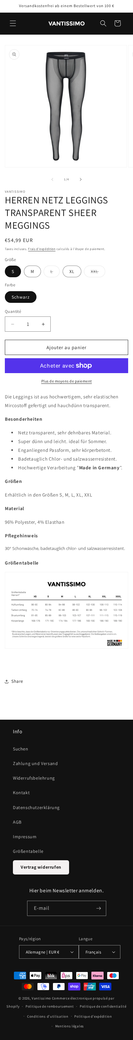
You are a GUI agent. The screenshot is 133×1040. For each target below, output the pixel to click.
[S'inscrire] (99, 908)
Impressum (24, 837)
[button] (13, 23)
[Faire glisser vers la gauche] (52, 179)
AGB (17, 822)
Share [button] (17, 681)
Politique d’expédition (93, 1016)
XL (72, 271)
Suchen (20, 749)
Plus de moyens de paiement (66, 381)
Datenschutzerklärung (36, 807)
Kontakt (21, 792)
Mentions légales (69, 1026)
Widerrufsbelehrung (34, 778)
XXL (98, 272)
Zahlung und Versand (35, 763)
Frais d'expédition (42, 249)
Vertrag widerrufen (41, 867)
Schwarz (21, 297)
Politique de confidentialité (103, 1006)
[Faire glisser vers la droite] (81, 179)
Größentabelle (28, 851)
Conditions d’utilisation (47, 1016)
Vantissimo (41, 998)
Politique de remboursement (50, 1006)
